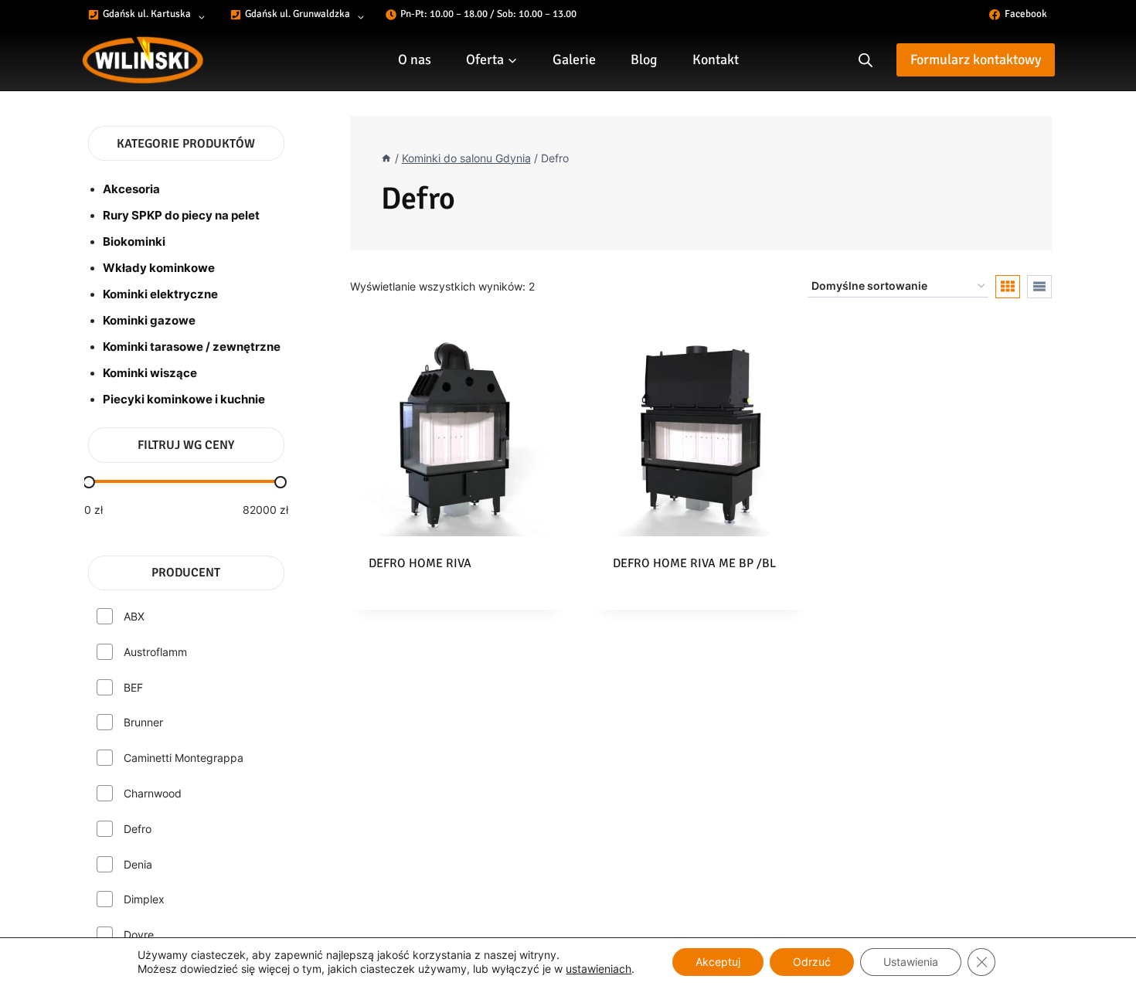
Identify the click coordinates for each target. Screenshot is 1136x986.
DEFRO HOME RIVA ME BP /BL (694, 563)
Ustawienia (910, 961)
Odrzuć (812, 961)
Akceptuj (718, 961)
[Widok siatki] (1007, 286)
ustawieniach (598, 968)
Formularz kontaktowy (975, 59)
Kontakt (715, 59)
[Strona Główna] (386, 158)
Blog (644, 59)
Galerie (574, 59)
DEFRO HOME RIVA (420, 563)
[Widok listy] (1039, 286)
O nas (414, 59)
